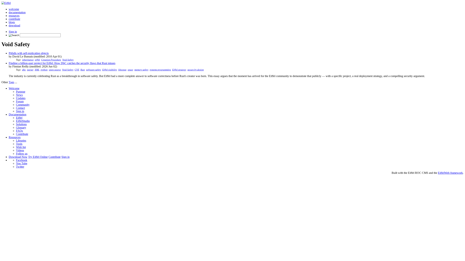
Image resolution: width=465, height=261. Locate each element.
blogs (12, 22)
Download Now (18, 156)
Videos (20, 150)
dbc (24, 70)
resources (14, 15)
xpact (130, 70)
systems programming (160, 70)
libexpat (122, 70)
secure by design (195, 70)
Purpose (20, 91)
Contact (20, 107)
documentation (17, 12)
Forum (20, 101)
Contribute (22, 134)
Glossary (21, 127)
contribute (14, 18)
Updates (20, 98)
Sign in (13, 31)
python (44, 70)
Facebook (21, 160)
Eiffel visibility (109, 70)
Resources (15, 137)
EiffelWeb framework (450, 172)
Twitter (20, 166)
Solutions (21, 124)
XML (37, 70)
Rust (82, 70)
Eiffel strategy (179, 70)
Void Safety (68, 60)
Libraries (21, 140)
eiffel (37, 60)
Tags (11, 82)
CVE (77, 70)
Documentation (17, 114)
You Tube (21, 163)
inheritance (28, 60)
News (19, 94)
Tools (19, 143)
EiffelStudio (23, 121)
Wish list (21, 147)
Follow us (21, 153)
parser (30, 70)
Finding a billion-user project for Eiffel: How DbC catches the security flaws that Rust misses (62, 63)
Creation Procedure (51, 60)
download (14, 25)
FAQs (19, 130)
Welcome (14, 88)
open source (55, 70)
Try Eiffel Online (38, 156)
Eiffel (19, 117)
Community (23, 104)
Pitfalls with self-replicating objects (29, 53)
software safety (93, 70)
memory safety (141, 70)
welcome (14, 9)
